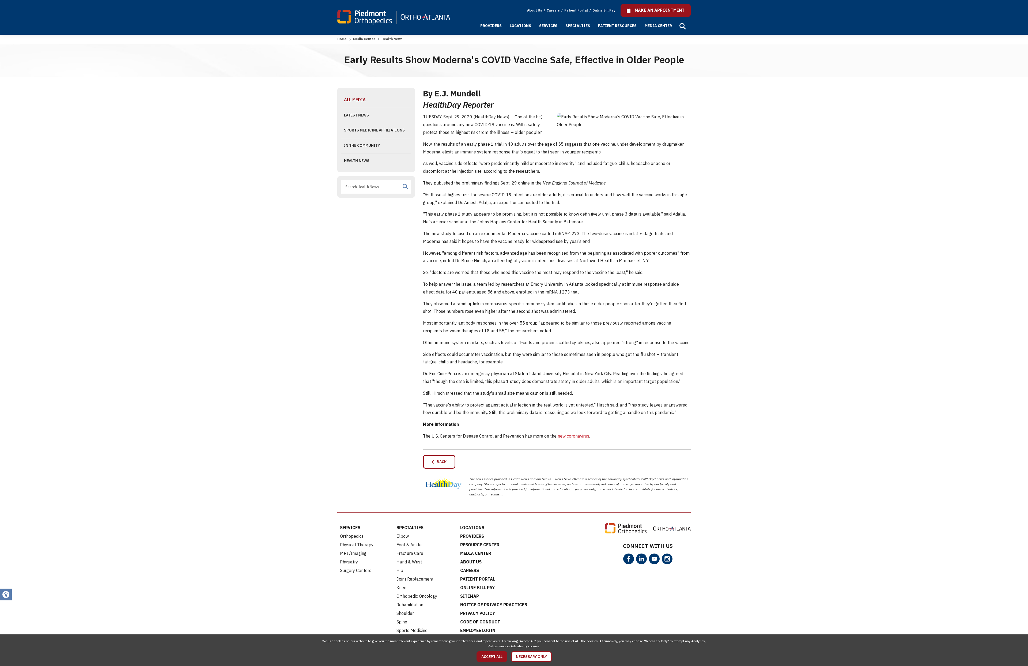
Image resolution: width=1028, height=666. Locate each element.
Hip (399, 570)
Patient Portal (576, 10)
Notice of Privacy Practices (493, 604)
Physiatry (349, 562)
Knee (401, 587)
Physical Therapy (356, 544)
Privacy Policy (477, 613)
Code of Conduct (480, 621)
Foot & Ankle (409, 544)
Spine (401, 621)
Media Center (658, 25)
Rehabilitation (409, 604)
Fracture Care (409, 553)
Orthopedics (352, 536)
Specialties (577, 25)
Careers (554, 10)
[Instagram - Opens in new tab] (667, 559)
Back (440, 461)
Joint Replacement (414, 579)
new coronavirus (573, 436)
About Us (534, 10)
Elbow (402, 536)
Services (548, 25)
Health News (356, 160)
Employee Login (477, 630)
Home (342, 39)
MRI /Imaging (353, 553)
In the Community (362, 145)
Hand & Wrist (409, 562)
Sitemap (469, 596)
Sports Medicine (412, 630)
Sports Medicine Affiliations (374, 130)
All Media (355, 99)
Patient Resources (617, 25)
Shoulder (405, 613)
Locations (520, 25)
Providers (491, 25)
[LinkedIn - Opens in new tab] (641, 559)
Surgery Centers (355, 570)
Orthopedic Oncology (416, 596)
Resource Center (479, 544)
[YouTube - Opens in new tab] (654, 559)
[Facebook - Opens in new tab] (628, 559)
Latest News (356, 115)
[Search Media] (405, 187)
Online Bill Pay (603, 10)
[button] (683, 26)
